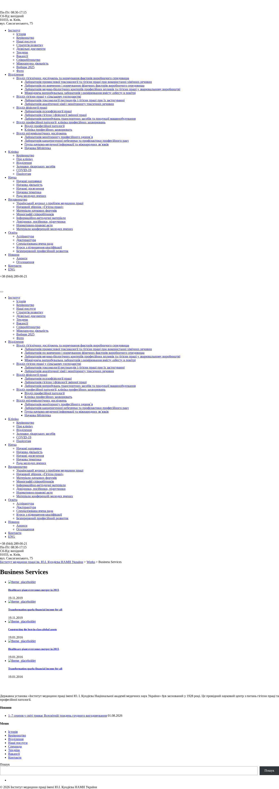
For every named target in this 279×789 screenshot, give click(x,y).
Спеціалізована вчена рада (34, 243)
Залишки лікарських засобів (35, 166)
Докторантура (26, 240)
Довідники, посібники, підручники (41, 221)
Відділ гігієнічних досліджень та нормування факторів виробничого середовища (72, 78)
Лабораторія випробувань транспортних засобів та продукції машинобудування (80, 118)
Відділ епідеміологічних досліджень (41, 133)
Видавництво (17, 199)
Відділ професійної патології (45, 126)
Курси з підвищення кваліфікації (39, 247)
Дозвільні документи (31, 48)
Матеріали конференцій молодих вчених (44, 229)
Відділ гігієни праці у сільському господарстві (48, 96)
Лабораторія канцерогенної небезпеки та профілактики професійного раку (77, 140)
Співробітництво (28, 59)
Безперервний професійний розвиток (42, 251)
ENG (11, 269)
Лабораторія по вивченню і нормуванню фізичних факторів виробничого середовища (84, 85)
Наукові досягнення (30, 188)
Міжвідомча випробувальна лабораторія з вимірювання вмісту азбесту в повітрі (80, 93)
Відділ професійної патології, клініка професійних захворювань (60, 122)
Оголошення (25, 262)
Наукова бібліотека (38, 148)
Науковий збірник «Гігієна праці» (40, 207)
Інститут (14, 30)
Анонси (21, 258)
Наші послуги (26, 41)
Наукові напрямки (29, 181)
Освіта (12, 232)
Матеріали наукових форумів (36, 210)
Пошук (5, 764)
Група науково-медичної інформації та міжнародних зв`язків (67, 144)
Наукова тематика (28, 192)
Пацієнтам (23, 173)
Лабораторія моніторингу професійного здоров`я (59, 137)
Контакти (14, 265)
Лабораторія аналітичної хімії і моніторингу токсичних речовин (69, 104)
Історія (21, 34)
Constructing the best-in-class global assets (32, 629)
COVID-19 (23, 170)
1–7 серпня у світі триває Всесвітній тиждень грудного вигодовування (57, 715)
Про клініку (24, 159)
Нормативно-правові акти (34, 225)
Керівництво (25, 37)
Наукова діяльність (29, 185)
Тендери (22, 52)
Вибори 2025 (25, 67)
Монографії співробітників (35, 214)
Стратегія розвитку (29, 45)
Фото (20, 71)
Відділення (15, 74)
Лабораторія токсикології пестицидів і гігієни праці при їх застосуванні (75, 100)
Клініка (13, 151)
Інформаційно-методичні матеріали (41, 218)
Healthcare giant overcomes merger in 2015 (33, 589)
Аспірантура (25, 236)
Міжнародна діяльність (32, 63)
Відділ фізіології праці (31, 107)
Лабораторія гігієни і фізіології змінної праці (56, 115)
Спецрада (15, 746)
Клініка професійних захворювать (48, 129)
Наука (12, 177)
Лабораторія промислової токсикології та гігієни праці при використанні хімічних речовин (88, 82)
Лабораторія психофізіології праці (48, 111)
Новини (13, 254)
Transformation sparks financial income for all (35, 609)
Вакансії (22, 56)
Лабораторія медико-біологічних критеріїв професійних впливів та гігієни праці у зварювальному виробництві (102, 89)
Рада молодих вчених (31, 196)
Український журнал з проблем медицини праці (49, 203)
